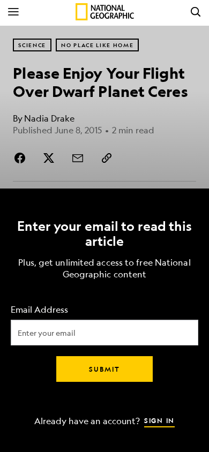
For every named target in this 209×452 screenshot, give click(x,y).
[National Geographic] (105, 11)
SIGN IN (159, 420)
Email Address (39, 310)
